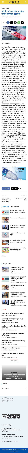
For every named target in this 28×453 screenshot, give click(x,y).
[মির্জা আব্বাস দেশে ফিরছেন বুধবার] (5, 220)
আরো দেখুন (13, 360)
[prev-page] (3, 256)
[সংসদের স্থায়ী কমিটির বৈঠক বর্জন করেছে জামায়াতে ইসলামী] (5, 242)
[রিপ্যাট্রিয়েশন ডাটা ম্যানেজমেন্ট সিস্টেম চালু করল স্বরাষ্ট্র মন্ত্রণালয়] (5, 212)
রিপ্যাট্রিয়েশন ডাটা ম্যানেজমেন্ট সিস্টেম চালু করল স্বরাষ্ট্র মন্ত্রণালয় (18, 278)
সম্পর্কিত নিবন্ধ (6, 206)
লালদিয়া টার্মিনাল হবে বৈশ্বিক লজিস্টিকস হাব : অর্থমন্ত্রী (18, 293)
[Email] (11, 22)
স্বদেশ (7, 8)
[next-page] (5, 256)
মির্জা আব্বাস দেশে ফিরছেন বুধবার (18, 218)
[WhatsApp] (18, 22)
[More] (20, 188)
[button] (2, 2)
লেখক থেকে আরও (15, 206)
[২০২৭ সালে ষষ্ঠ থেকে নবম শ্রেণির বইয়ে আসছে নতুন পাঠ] (5, 250)
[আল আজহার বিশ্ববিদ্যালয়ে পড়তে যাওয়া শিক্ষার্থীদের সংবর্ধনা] (5, 269)
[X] (22, 22)
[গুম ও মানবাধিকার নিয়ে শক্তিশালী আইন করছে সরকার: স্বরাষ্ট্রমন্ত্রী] (5, 227)
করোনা (3, 8)
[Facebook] (8, 22)
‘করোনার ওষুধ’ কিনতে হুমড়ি (20, 199)
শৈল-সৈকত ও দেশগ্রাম (14, 372)
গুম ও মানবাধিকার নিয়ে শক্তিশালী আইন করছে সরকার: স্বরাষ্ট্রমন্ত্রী (18, 302)
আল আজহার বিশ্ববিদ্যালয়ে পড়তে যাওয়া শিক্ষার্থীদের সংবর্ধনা (17, 269)
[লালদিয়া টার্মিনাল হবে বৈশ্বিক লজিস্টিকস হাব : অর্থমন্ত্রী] (5, 295)
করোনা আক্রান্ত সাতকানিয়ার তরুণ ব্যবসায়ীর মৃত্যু (6, 199)
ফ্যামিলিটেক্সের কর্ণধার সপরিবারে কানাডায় (13, 313)
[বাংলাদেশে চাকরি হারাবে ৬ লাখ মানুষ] (5, 235)
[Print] (15, 22)
